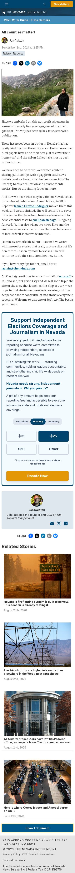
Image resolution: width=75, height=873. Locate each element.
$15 (21, 436)
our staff (65, 276)
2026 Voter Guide (16, 20)
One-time (22, 421)
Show (37, 828)
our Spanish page (44, 220)
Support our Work (14, 860)
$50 (21, 449)
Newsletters (61, 4)
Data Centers (40, 20)
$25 (53, 436)
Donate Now (37, 476)
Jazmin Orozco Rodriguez (31, 206)
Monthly (38, 421)
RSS (24, 854)
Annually (53, 421)
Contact (33, 854)
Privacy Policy (12, 854)
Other (53, 449)
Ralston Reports (13, 53)
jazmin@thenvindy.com (18, 268)
